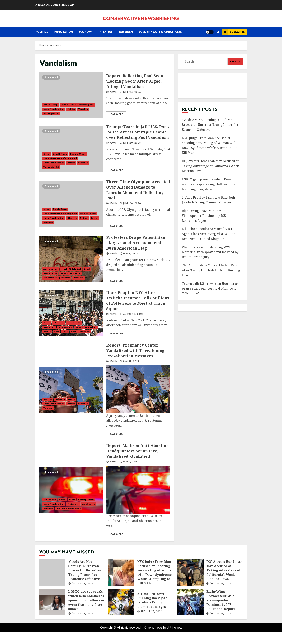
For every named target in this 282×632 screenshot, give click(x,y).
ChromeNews (153, 627)
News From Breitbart (53, 109)
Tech (64, 331)
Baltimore (60, 399)
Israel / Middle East (71, 268)
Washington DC (51, 113)
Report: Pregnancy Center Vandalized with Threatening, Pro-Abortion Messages (71, 390)
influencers (58, 322)
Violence (47, 408)
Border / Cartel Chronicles (160, 32)
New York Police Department (57, 327)
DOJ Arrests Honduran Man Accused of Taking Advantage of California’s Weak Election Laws (210, 166)
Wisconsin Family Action (69, 508)
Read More (116, 114)
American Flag (50, 268)
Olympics (72, 218)
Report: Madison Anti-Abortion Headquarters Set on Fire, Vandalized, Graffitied (71, 490)
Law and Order (77, 153)
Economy (86, 32)
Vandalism (83, 109)
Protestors (73, 504)
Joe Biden (126, 32)
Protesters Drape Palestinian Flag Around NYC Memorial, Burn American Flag (71, 259)
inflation (106, 32)
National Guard (87, 213)
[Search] (217, 32)
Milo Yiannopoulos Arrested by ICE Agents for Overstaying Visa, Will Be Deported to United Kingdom (208, 234)
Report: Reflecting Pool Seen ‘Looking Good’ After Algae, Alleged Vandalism (71, 95)
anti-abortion (49, 499)
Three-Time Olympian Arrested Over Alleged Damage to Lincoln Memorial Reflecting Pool (71, 204)
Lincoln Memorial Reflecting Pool (77, 104)
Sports (94, 218)
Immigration (63, 32)
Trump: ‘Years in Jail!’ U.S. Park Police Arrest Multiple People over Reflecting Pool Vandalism (71, 149)
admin (113, 92)
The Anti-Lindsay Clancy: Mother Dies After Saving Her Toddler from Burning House (211, 270)
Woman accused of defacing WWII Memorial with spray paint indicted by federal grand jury (210, 252)
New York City (50, 273)
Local (87, 268)
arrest (46, 209)
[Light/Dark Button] (210, 32)
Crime (46, 153)
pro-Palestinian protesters (56, 277)
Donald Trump (50, 104)
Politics (41, 32)
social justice (88, 504)
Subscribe (237, 32)
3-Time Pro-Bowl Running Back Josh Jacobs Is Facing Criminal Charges (121, 602)
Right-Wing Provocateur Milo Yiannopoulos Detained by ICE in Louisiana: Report (205, 216)
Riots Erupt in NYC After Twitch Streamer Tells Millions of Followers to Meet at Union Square (71, 313)
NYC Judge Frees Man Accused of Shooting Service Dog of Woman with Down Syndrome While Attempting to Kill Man (121, 572)
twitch (74, 331)
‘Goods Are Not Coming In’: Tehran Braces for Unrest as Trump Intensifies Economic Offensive (210, 125)
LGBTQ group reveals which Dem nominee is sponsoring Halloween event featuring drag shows (211, 184)
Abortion (47, 399)
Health (71, 399)
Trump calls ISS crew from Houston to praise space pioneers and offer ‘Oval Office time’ (210, 288)
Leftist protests (86, 499)
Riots (56, 331)
